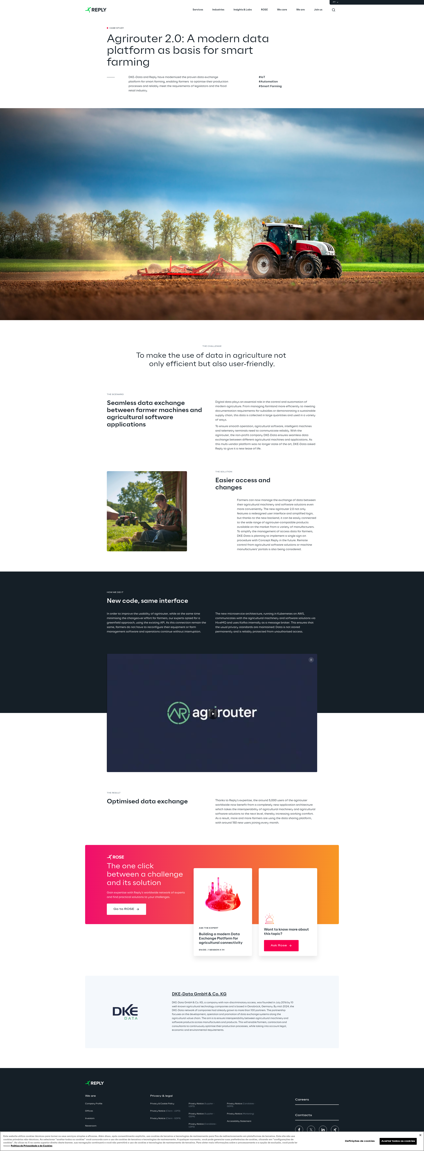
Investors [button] (89, 1118)
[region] (212, 1141)
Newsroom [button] (90, 1126)
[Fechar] (420, 1135)
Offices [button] (89, 1111)
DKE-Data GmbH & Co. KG (199, 994)
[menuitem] (198, 10)
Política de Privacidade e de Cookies (31, 1146)
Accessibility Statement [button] (239, 1121)
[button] (126, 909)
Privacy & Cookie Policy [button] (162, 1104)
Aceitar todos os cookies (398, 1141)
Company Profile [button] (93, 1104)
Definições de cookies (360, 1141)
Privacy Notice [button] (165, 1111)
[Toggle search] (333, 10)
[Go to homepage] (95, 10)
